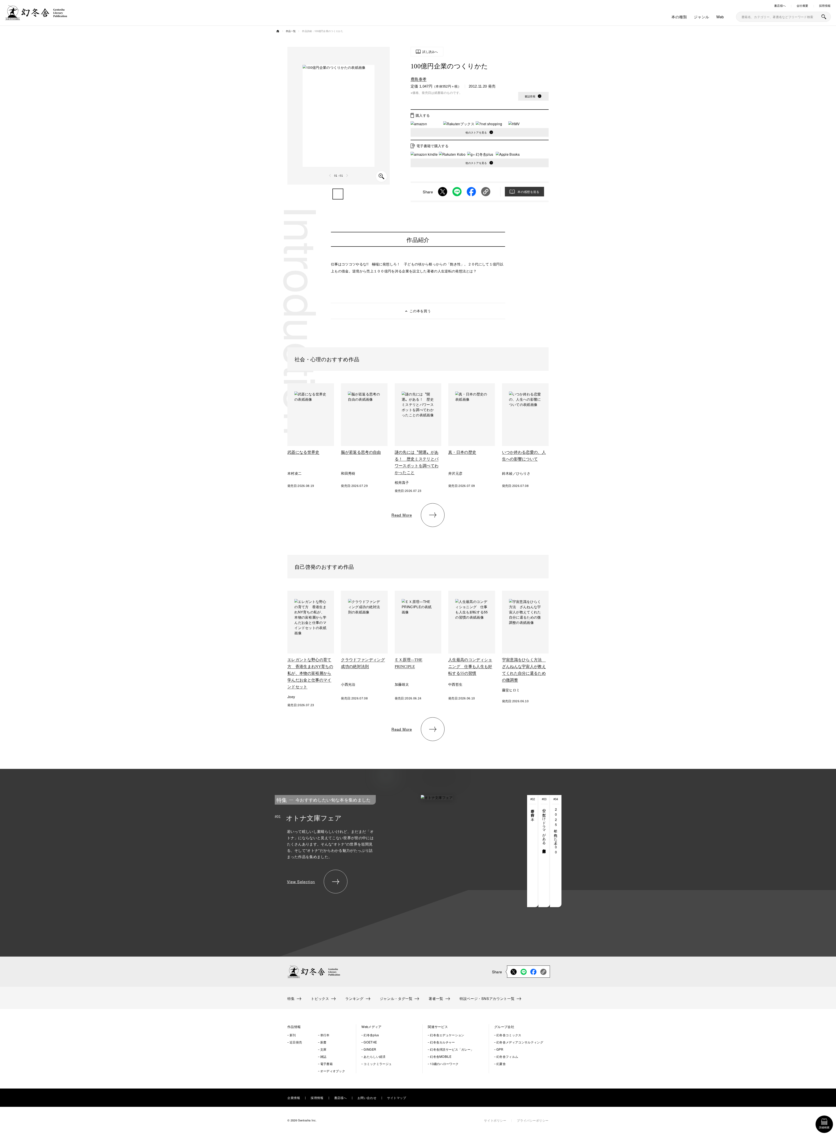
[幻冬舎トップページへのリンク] (36, 17)
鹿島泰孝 (418, 79)
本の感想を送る (528, 191)
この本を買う (420, 310)
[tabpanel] (385, 851)
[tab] (533, 851)
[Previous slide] (330, 175)
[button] (337, 194)
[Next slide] (347, 175)
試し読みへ (430, 51)
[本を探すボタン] (824, 17)
